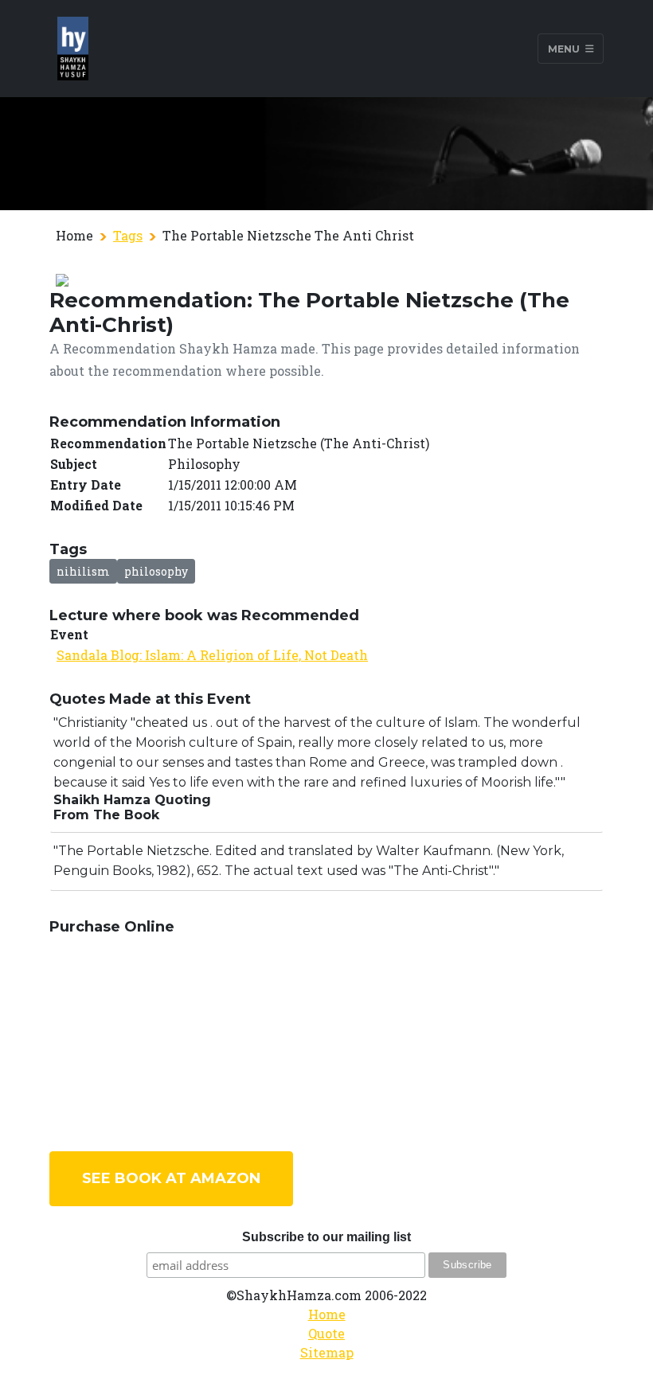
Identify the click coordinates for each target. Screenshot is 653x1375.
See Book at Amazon (171, 1178)
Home (327, 1314)
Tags (128, 235)
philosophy (156, 571)
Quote (326, 1333)
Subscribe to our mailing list (326, 1237)
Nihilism (83, 571)
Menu (565, 48)
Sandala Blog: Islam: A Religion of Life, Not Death (212, 654)
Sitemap (327, 1352)
